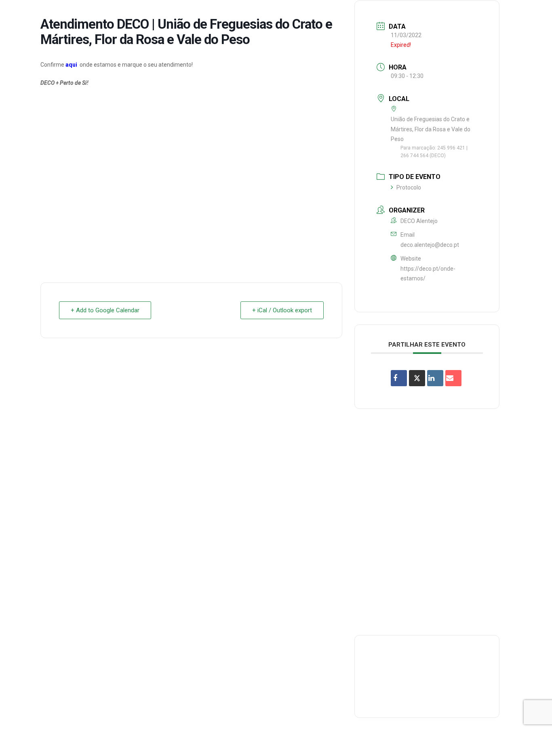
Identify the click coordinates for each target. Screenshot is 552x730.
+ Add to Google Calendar (105, 310)
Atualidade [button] (497, 14)
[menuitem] (203, 13)
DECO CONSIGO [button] (358, 14)
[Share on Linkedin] (435, 378)
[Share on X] (417, 378)
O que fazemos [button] (258, 14)
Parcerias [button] (308, 14)
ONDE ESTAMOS (415, 14)
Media (458, 14)
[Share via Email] (453, 378)
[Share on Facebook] (399, 378)
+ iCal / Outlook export (282, 310)
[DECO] (24, 14)
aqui (71, 64)
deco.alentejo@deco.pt (429, 245)
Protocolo (408, 187)
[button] (533, 13)
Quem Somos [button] (203, 14)
